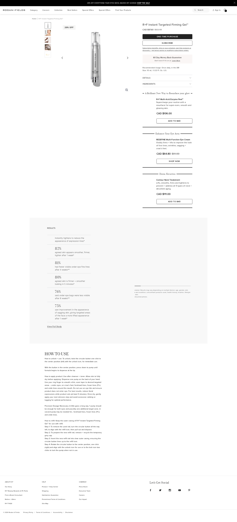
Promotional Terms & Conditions (53, 499)
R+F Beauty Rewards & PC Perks (16, 491)
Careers (82, 495)
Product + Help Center (50, 487)
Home (34, 19)
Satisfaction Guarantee (50, 495)
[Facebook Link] (150, 490)
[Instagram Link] (169, 490)
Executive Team (84, 491)
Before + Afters (10, 499)
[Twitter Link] (160, 490)
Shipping (45, 491)
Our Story (8, 487)
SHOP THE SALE (143, 3)
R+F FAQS (8, 503)
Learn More (176, 61)
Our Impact (83, 499)
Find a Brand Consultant (13, 495)
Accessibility (57, 512)
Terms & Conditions (43, 512)
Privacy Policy (28, 512)
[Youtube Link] (179, 490)
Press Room (83, 487)
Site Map (45, 503)
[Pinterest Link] (189, 490)
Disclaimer (69, 512)
